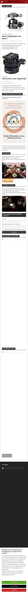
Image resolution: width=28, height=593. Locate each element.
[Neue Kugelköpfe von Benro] (14, 20)
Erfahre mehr (5, 578)
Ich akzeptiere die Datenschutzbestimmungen (15, 229)
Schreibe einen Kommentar (16, 41)
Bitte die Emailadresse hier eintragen (11, 224)
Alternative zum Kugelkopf (14, 78)
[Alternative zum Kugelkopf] (14, 63)
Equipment (4, 34)
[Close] (26, 549)
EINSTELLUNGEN (14, 586)
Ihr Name (4, 219)
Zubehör (10, 34)
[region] (14, 570)
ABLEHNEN (14, 590)
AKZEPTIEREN (14, 582)
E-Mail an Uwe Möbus (7, 181)
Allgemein (4, 76)
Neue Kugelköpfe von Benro (11, 37)
